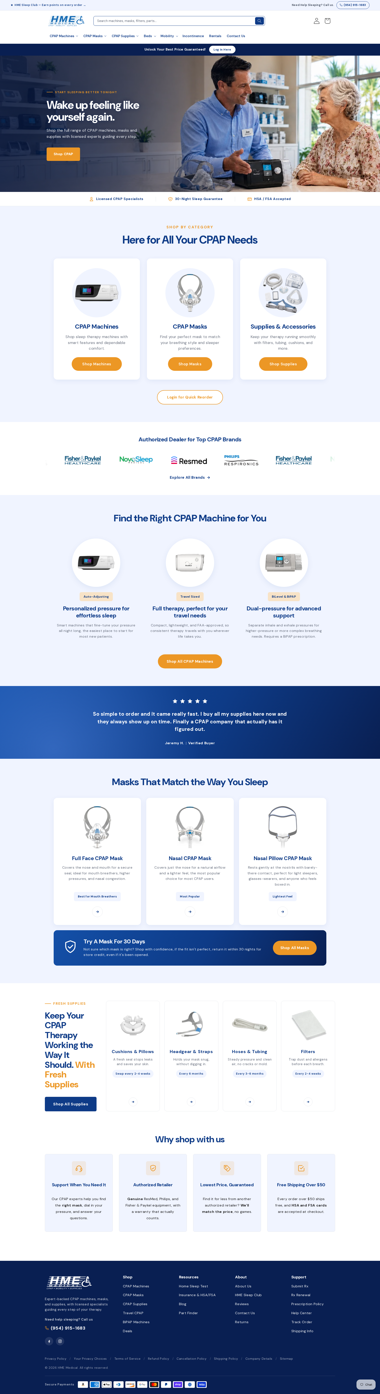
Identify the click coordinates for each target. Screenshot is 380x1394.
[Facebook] (49, 1341)
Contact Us (245, 1313)
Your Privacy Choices (90, 1359)
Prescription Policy (307, 1304)
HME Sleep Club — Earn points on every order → (50, 5)
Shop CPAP (63, 154)
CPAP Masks (133, 1295)
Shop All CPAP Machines (190, 661)
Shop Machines (96, 364)
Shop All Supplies (70, 1104)
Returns (241, 1322)
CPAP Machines (136, 1286)
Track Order (301, 1322)
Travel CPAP (133, 1313)
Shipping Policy (226, 1359)
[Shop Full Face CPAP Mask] (97, 911)
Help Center (301, 1313)
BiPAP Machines (136, 1322)
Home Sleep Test (193, 1286)
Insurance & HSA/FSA (197, 1295)
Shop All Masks (294, 947)
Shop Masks (190, 364)
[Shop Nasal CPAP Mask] (190, 911)
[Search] (259, 21)
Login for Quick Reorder (190, 397)
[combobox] (174, 20)
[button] (149, 36)
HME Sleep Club (248, 1295)
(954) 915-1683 (355, 5)
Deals (127, 1331)
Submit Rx (299, 1286)
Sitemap (286, 1359)
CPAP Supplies (135, 1304)
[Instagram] (60, 1341)
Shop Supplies (283, 364)
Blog (182, 1304)
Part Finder (188, 1313)
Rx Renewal (301, 1295)
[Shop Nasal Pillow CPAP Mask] (282, 911)
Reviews (242, 1304)
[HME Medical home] (69, 1282)
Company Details (258, 1359)
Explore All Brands (190, 477)
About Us (243, 1286)
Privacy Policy (55, 1359)
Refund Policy (158, 1359)
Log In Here (222, 49)
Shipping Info (302, 1331)
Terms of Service (127, 1359)
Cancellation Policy (191, 1359)
